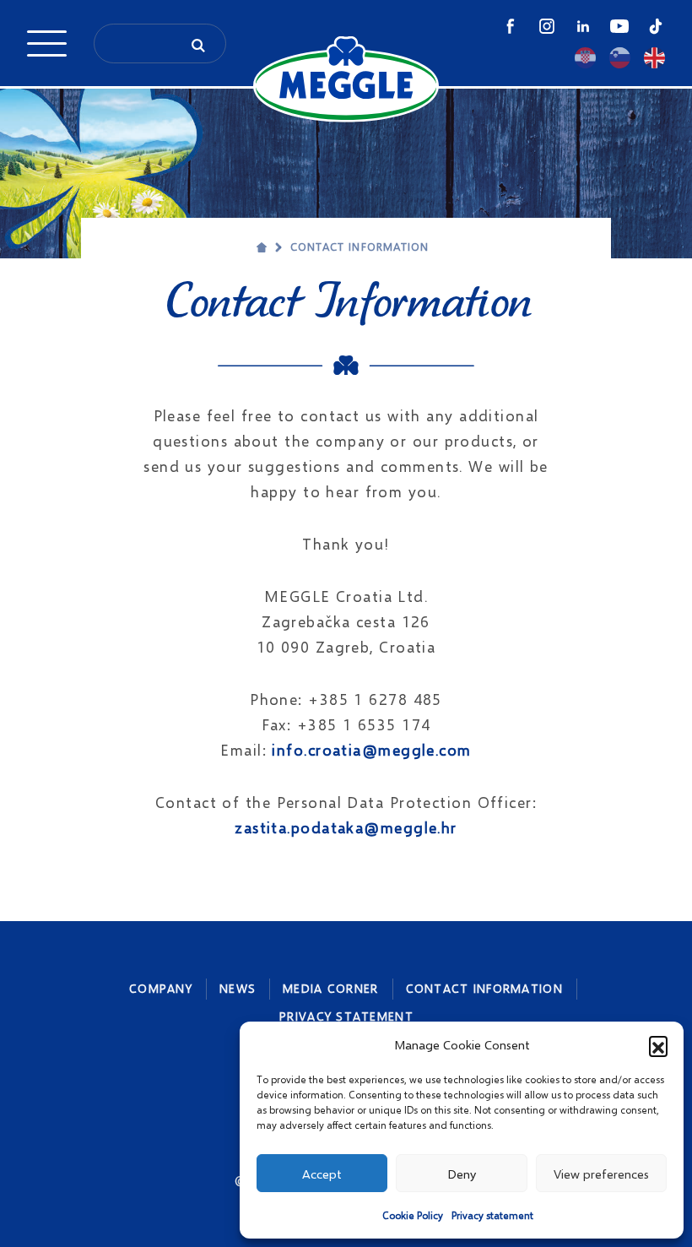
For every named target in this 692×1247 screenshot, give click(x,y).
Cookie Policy (412, 1215)
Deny (461, 1173)
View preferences (601, 1173)
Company (160, 988)
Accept (322, 1173)
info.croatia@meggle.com (371, 749)
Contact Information (359, 246)
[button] (658, 1045)
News (237, 988)
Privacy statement (492, 1215)
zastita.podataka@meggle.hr (346, 827)
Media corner (330, 988)
